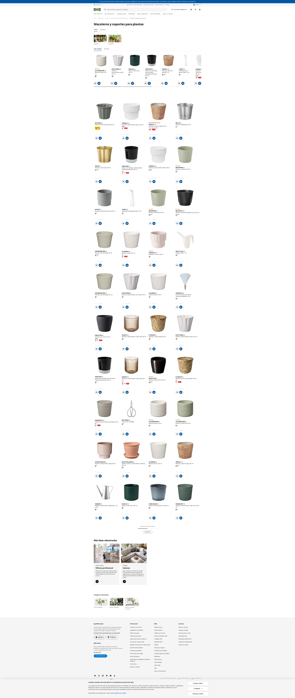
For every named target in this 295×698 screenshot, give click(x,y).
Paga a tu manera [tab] (168, 14)
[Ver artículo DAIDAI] (107, 154)
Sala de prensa (158, 659)
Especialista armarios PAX (185, 639)
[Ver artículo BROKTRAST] (188, 197)
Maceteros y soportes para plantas (138, 18)
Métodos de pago (134, 633)
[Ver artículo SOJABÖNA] (134, 239)
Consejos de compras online (137, 642)
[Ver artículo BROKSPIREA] (188, 154)
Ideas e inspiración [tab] (142, 14)
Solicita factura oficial (135, 636)
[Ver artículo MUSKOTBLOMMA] (134, 450)
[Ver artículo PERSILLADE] (107, 323)
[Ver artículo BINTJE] (188, 111)
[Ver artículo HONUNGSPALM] (107, 450)
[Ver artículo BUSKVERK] (107, 111)
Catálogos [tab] (102, 29)
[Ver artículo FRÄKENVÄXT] (107, 408)
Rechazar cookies (198, 693)
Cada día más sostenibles (160, 650)
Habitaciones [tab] (110, 14)
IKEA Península (158, 662)
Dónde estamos (158, 630)
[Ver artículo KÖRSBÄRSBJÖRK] (107, 239)
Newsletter (157, 656)
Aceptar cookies (198, 683)
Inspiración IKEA (158, 642)
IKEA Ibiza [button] (98, 4)
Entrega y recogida (183, 630)
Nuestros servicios (183, 627)
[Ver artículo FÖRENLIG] (134, 111)
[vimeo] (106, 675)
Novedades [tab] (132, 14)
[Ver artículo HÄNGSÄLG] (161, 239)
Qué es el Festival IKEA (160, 671)
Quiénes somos (158, 627)
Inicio (95, 18)
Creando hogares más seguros (162, 653)
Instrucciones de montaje (136, 653)
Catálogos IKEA (158, 639)
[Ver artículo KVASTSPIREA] (118, 60)
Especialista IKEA (183, 636)
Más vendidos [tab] (98, 49)
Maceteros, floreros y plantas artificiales (119, 18)
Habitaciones (101, 18)
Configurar (197, 688)
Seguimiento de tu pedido (136, 630)
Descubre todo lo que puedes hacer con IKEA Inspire (107, 633)
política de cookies (120, 693)
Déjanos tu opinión (135, 667)
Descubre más (97, 652)
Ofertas (156, 644)
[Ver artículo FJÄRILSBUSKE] (161, 492)
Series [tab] (95, 29)
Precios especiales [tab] (155, 14)
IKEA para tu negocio (137, 4)
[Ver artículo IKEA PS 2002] (188, 239)
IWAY (155, 668)
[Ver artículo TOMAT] (185, 60)
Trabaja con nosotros (159, 633)
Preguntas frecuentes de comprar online (140, 644)
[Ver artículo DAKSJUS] (135, 60)
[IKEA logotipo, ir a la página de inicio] (97, 9)
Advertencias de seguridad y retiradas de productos (140, 660)
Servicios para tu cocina (184, 633)
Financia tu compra (183, 644)
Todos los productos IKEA (160, 636)
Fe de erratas (133, 664)
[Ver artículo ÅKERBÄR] (107, 492)
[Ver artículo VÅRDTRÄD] (151, 60)
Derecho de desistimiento (136, 647)
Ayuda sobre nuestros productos (138, 639)
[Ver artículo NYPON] (107, 197)
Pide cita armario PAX (159, 4)
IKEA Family (129, 4)
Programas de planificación (185, 642)
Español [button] (197, 4)
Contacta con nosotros (136, 627)
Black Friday (157, 665)
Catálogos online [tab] (121, 14)
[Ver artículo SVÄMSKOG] (188, 281)
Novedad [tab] (106, 49)
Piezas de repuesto (135, 656)
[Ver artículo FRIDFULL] (168, 60)
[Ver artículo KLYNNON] (161, 323)
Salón (107, 18)
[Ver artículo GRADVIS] (134, 323)
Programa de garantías (136, 650)
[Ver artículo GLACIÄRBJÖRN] (101, 60)
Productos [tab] (99, 14)
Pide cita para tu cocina (148, 4)
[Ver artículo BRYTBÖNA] (134, 408)
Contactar (167, 4)
